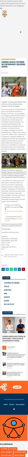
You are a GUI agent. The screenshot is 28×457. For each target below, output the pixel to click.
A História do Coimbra (12, 283)
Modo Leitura (19, 455)
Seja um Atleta (9, 304)
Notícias (6, 404)
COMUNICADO (11, 347)
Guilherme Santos (12, 256)
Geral (10, 342)
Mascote (7, 297)
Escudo (6, 300)
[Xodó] (17, 387)
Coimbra (16, 255)
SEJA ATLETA (11, 404)
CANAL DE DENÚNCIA (20, 404)
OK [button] (1, 8)
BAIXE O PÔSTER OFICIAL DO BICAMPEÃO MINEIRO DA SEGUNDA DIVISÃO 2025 (14, 374)
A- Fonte (13, 449)
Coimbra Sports (17, 399)
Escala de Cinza (20, 452)
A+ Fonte (4, 449)
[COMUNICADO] (4, 348)
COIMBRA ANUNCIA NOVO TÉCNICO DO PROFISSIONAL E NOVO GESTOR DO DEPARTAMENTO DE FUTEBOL (13, 338)
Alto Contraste (6, 452)
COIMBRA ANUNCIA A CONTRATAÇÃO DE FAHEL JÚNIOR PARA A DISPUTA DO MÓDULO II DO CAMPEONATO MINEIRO (16, 355)
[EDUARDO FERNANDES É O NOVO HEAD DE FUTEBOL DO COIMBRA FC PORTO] (4, 364)
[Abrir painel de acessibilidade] (14, 428)
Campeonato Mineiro (8, 59)
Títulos (6, 286)
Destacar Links (6, 455)
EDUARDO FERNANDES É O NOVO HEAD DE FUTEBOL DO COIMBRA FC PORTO (16, 365)
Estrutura (7, 290)
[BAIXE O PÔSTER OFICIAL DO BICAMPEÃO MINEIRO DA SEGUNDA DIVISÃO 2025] (4, 373)
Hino (5, 293)
